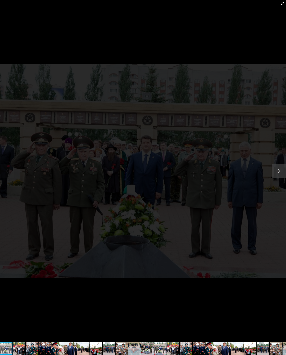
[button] (282, 3)
